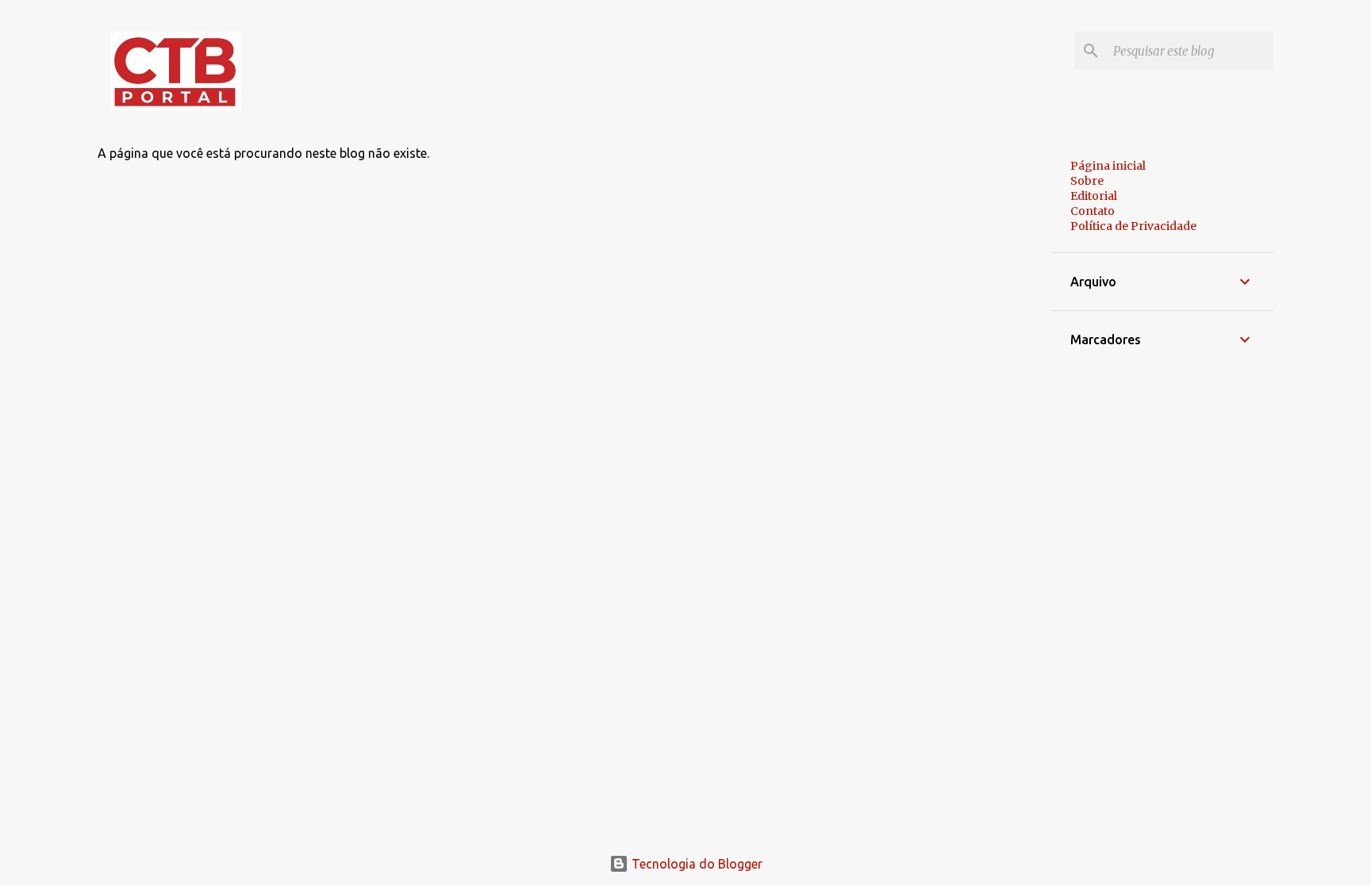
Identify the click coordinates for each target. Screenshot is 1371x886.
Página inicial (1108, 166)
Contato (1092, 211)
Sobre (1087, 181)
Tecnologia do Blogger (695, 864)
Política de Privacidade (1133, 226)
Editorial (1093, 196)
